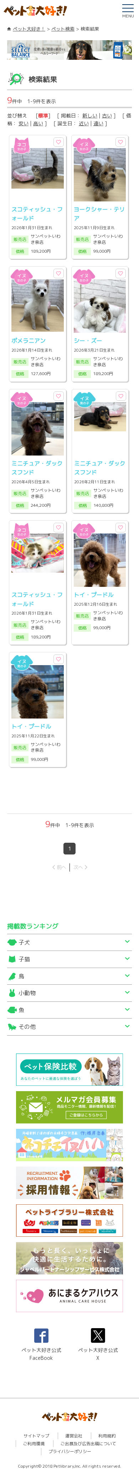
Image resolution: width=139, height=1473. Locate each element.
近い (84, 123)
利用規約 (106, 1436)
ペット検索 (62, 29)
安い (24, 123)
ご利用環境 (34, 1444)
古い (107, 115)
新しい (89, 115)
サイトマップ (36, 1436)
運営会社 (73, 1436)
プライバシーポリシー (69, 1451)
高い (38, 123)
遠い (98, 123)
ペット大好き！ (29, 29)
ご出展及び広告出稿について (88, 1444)
